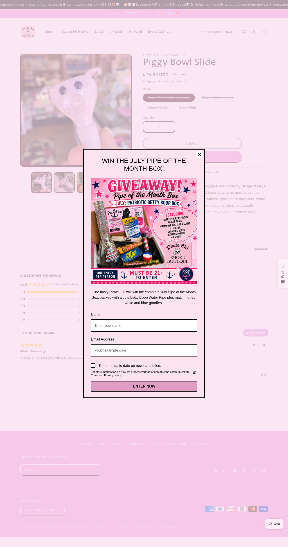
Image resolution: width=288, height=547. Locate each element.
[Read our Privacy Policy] (194, 372)
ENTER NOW (144, 386)
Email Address (102, 339)
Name (96, 314)
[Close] (199, 154)
